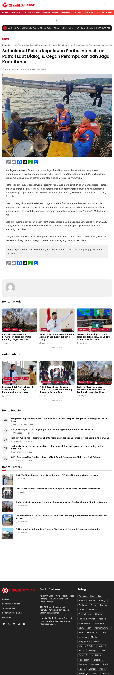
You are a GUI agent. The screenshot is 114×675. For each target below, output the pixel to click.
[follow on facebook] (3, 623)
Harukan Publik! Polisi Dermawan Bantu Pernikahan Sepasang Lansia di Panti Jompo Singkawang (60, 438)
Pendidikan (96, 655)
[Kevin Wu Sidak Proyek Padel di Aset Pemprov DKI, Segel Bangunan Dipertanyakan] (7, 483)
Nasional (16, 12)
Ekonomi (65, 12)
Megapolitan (50, 12)
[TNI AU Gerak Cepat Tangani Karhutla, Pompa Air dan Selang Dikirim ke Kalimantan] (7, 496)
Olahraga (92, 650)
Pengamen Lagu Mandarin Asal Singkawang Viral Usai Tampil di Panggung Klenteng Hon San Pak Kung (60, 420)
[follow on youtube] (14, 623)
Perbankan (98, 660)
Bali (92, 596)
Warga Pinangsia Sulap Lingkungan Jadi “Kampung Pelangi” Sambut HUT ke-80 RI (52, 429)
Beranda (6, 45)
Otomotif (83, 655)
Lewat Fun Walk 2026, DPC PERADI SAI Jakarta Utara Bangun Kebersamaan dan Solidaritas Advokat (61, 517)
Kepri (81, 632)
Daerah (77, 12)
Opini (102, 650)
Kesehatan (92, 632)
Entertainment (85, 614)
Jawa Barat (99, 623)
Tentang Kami (8, 608)
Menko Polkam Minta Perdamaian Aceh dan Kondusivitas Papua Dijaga (56, 337)
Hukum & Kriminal (87, 619)
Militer (57, 382)
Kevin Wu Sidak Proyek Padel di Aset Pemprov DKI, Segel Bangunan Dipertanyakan (17, 389)
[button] (105, 5)
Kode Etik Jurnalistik (11, 604)
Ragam (82, 669)
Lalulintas (83, 637)
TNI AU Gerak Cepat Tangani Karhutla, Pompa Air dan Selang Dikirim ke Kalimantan (55, 389)
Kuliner (104, 632)
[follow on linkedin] (24, 623)
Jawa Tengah (85, 628)
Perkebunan (104, 329)
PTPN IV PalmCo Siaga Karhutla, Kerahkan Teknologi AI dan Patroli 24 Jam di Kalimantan (94, 337)
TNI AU (65, 382)
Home (5, 12)
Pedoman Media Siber (12, 613)
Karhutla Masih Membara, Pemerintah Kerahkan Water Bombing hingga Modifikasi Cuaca (16, 338)
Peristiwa (83, 664)
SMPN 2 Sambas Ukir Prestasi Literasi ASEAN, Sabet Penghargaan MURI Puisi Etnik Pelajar (55, 457)
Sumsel (92, 669)
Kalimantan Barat (102, 628)
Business (83, 605)
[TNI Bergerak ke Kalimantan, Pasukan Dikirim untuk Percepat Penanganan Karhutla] (7, 537)
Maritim (94, 637)
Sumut (102, 669)
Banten (82, 600)
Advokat (7, 378)
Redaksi (5, 599)
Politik (106, 664)
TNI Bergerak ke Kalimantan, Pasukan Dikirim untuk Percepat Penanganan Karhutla (58, 529)
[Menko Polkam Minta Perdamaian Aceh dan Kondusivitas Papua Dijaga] (57, 330)
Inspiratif (102, 619)
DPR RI (82, 609)
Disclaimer (7, 617)
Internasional (32, 12)
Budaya (102, 600)
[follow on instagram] (8, 623)
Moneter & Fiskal (86, 646)
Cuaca (7, 329)
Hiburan (89, 12)
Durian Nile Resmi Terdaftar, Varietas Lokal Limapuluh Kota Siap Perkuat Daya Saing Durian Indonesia (57, 447)
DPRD (25, 378)
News (5, 39)
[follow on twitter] (19, 623)
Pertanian (95, 664)
